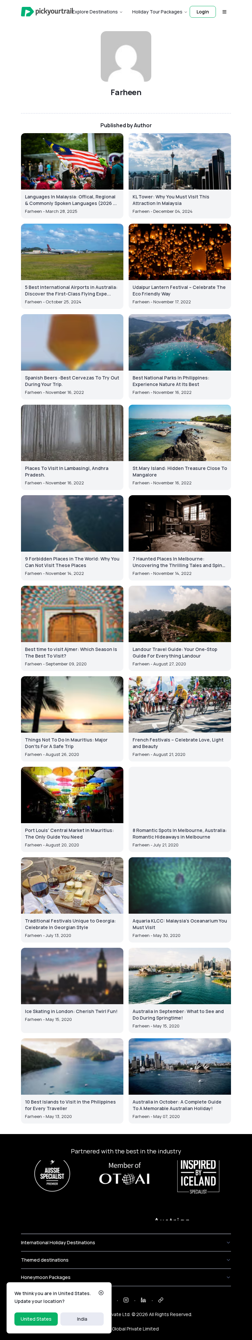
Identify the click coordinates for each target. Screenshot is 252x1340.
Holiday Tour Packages (157, 12)
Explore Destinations (95, 12)
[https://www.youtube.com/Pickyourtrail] (160, 1300)
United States (36, 1319)
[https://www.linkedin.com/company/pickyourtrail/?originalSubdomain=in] (143, 1300)
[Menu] (224, 11)
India (82, 1319)
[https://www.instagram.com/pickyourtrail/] (126, 1300)
